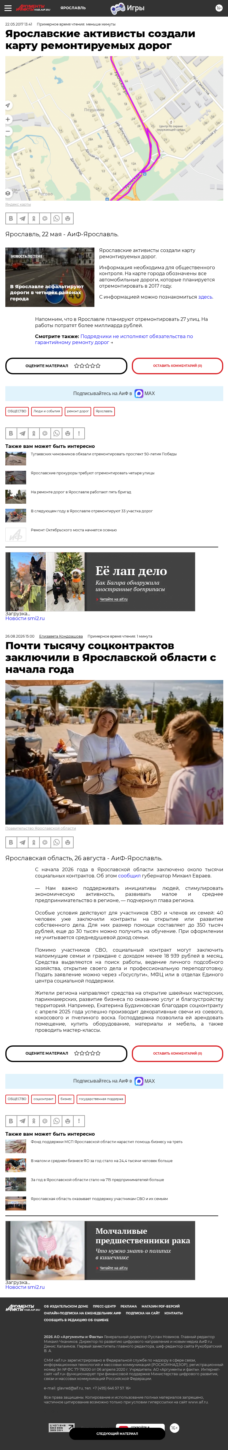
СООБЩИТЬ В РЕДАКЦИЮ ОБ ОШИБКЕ (76, 1320)
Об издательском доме (66, 1306)
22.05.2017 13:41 (18, 24)
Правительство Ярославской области (40, 828)
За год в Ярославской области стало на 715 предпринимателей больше (97, 1180)
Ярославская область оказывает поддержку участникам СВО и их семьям (99, 1199)
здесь (205, 297)
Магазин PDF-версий (161, 1306)
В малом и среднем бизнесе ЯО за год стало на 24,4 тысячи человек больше (101, 1161)
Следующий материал (117, 1434)
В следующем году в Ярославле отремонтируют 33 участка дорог (92, 511)
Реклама (129, 1306)
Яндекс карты (18, 204)
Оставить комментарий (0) (177, 366)
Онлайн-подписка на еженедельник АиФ (82, 1313)
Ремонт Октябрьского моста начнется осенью (74, 530)
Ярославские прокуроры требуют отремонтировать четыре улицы (92, 473)
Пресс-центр (104, 1306)
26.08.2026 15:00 (19, 636)
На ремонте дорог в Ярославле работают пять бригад (81, 492)
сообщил (129, 876)
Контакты (173, 1313)
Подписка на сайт (143, 1313)
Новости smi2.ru (25, 618)
